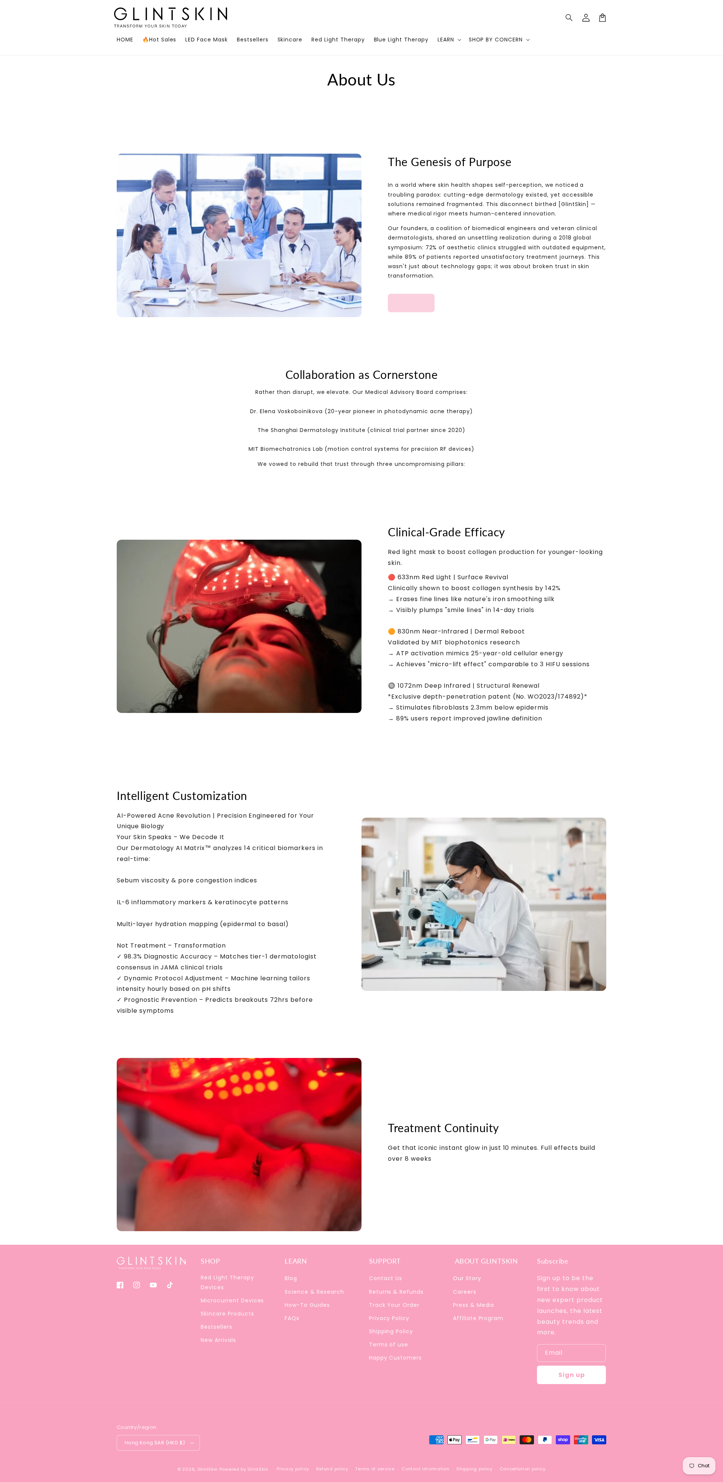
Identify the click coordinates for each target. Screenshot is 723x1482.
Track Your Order (394, 1305)
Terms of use (389, 1344)
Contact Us (386, 1278)
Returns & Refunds (396, 1292)
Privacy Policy (389, 1318)
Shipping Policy (391, 1331)
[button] (569, 17)
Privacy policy (293, 1469)
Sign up (571, 1375)
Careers (464, 1292)
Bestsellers (216, 1327)
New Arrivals (218, 1340)
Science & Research (314, 1292)
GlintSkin (207, 1469)
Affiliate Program (478, 1318)
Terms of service (374, 1469)
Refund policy (332, 1469)
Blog (291, 1278)
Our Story (467, 1278)
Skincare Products (227, 1313)
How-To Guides (307, 1305)
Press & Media (473, 1305)
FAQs (292, 1318)
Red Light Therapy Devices (227, 1282)
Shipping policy (474, 1469)
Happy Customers (395, 1357)
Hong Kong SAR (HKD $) (155, 1442)
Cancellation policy (523, 1469)
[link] (411, 303)
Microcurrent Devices (232, 1300)
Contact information (425, 1469)
